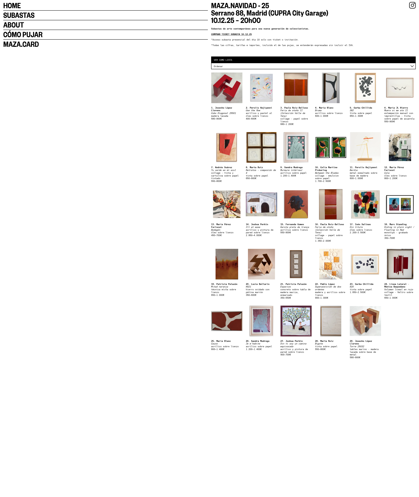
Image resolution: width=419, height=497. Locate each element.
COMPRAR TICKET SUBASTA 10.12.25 (231, 34)
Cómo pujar (23, 34)
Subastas (19, 15)
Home (12, 5)
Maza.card (21, 44)
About (13, 25)
